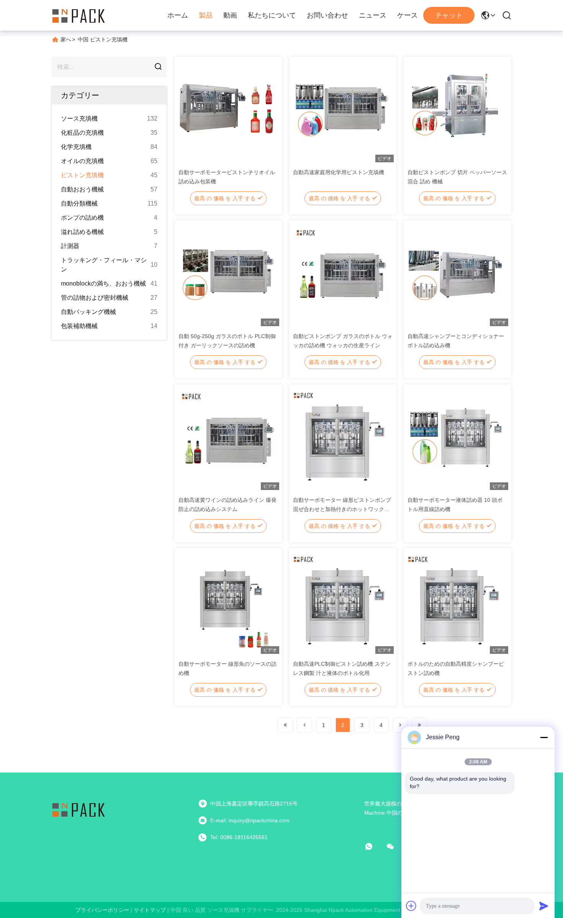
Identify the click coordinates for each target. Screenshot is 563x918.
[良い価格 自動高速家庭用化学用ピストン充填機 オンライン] (341, 111)
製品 (206, 15)
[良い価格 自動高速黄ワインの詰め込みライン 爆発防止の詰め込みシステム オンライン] (226, 438)
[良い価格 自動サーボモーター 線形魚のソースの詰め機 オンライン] (226, 602)
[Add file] (411, 905)
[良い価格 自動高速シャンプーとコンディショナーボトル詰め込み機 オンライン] (455, 274)
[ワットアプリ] (374, 846)
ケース (407, 15)
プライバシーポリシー (102, 910)
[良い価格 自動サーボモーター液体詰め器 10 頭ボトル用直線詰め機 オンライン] (455, 438)
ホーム (177, 15)
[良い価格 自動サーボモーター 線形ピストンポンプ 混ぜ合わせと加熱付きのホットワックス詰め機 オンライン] (341, 438)
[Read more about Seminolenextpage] (285, 725)
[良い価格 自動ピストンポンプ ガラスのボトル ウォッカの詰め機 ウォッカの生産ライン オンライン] (341, 274)
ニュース (372, 15)
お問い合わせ (327, 15)
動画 (230, 15)
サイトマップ (150, 910)
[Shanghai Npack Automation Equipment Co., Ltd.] (78, 15)
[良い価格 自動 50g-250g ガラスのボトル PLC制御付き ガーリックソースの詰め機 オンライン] (226, 274)
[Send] (544, 905)
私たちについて (272, 15)
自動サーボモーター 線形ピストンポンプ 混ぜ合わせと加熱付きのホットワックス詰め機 (342, 509)
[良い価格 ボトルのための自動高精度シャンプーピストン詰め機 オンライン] (455, 602)
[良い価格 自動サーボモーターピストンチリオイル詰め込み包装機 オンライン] (226, 111)
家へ (66, 39)
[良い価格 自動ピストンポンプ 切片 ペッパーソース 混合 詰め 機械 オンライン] (455, 111)
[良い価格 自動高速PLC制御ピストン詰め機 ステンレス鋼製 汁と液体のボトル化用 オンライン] (341, 602)
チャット (449, 15)
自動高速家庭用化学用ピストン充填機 (338, 172)
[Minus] (543, 737)
